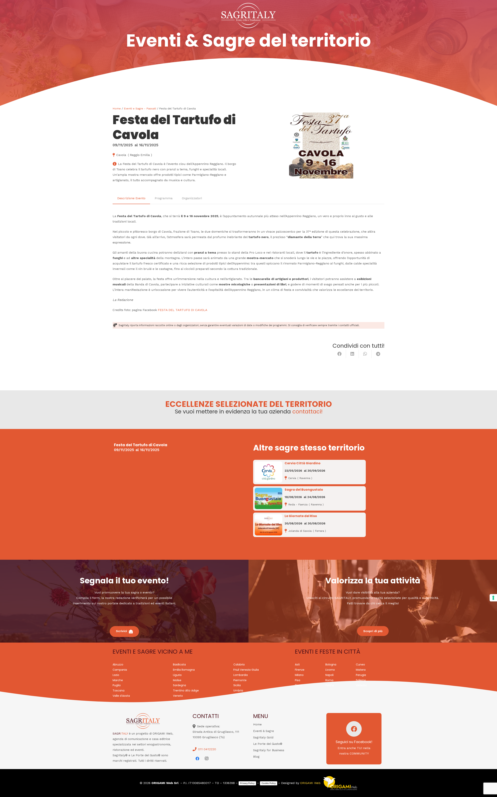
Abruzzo (118, 664)
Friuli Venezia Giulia (246, 670)
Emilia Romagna (232, 68)
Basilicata (179, 664)
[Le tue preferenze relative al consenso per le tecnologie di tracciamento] (493, 597)
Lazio (116, 675)
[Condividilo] (339, 354)
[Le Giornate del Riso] (268, 524)
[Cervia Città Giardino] (268, 472)
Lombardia (240, 675)
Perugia (361, 675)
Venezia (361, 685)
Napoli (329, 675)
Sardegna (179, 685)
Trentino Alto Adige (186, 690)
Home (117, 108)
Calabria (239, 664)
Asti (297, 664)
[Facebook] (197, 758)
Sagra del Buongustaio (304, 489)
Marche (118, 680)
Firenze (299, 670)
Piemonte (240, 680)
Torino (329, 685)
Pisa (297, 680)
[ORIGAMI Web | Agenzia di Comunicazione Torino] (339, 783)
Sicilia (237, 685)
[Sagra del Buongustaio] (268, 498)
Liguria (177, 675)
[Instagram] (206, 758)
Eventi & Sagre (263, 731)
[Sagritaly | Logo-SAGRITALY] (248, 15)
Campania (120, 670)
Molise (177, 680)
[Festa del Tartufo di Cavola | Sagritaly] (318, 145)
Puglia (117, 685)
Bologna (330, 664)
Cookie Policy (269, 783)
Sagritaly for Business (268, 750)
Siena (298, 685)
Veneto (178, 696)
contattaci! (307, 411)
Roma (329, 680)
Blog (256, 756)
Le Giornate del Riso (301, 516)
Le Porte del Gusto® (267, 744)
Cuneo (360, 664)
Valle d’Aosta (121, 696)
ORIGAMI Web (310, 783)
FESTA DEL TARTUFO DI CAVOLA (182, 310)
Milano (299, 675)
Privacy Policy (247, 783)
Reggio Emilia (267, 68)
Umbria (238, 690)
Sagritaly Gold (263, 737)
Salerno (361, 680)
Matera (361, 670)
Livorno (330, 670)
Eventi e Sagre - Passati (140, 108)
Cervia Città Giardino (303, 463)
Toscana (118, 690)
